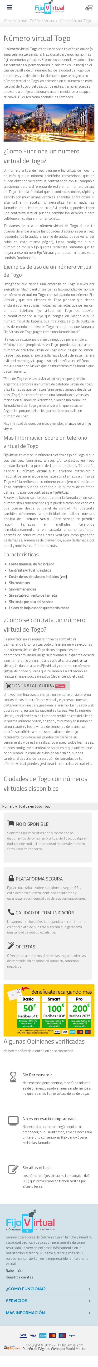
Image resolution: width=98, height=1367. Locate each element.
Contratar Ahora (38, 685)
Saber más (14, 1270)
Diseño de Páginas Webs (41, 1348)
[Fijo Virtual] (49, 6)
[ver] (63, 576)
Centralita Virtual (37, 518)
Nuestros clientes (19, 1277)
